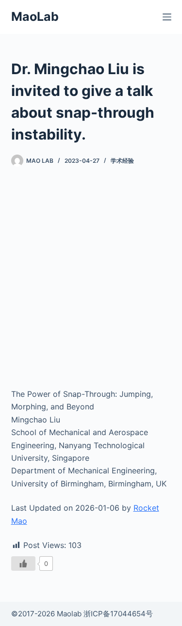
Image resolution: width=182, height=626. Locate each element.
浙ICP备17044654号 (118, 613)
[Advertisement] (91, 277)
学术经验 (122, 160)
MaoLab (35, 16)
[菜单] (167, 17)
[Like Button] (23, 563)
